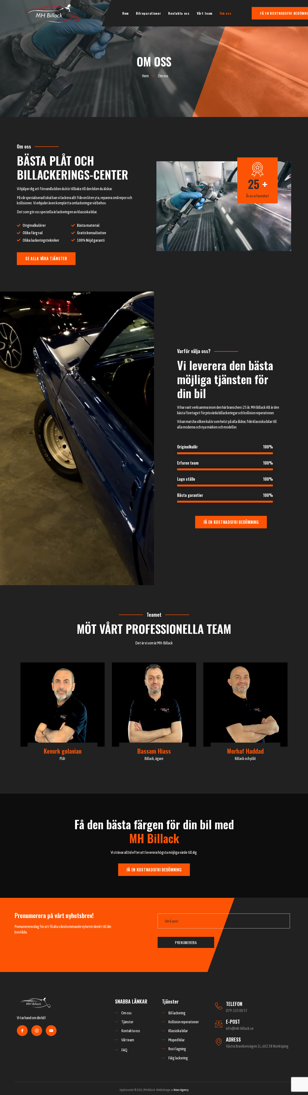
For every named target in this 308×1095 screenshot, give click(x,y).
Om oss (225, 13)
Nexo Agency (181, 1090)
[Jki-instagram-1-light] (36, 1030)
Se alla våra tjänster (46, 258)
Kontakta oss (178, 13)
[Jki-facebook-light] (22, 1030)
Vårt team (204, 13)
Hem (125, 13)
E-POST (233, 1021)
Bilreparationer (148, 13)
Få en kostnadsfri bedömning (231, 522)
